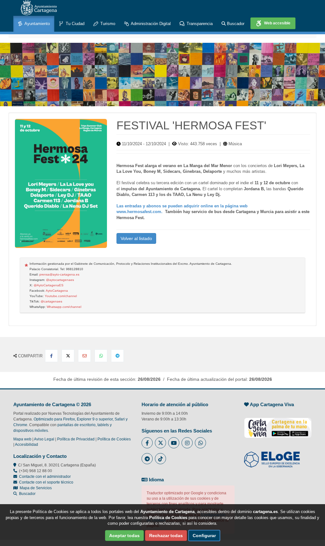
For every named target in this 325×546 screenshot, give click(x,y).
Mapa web (22, 439)
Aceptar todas (124, 535)
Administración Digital (150, 23)
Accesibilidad (26, 444)
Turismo (107, 23)
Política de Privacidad (76, 439)
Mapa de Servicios (35, 488)
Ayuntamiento (36, 23)
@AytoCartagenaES (48, 285)
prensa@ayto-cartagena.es (59, 274)
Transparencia (199, 23)
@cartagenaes (51, 301)
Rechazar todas (166, 535)
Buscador (235, 23)
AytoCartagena (57, 290)
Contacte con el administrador (45, 476)
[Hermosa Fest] (61, 183)
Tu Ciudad (74, 23)
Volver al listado (136, 238)
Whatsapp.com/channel (64, 307)
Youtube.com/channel (61, 296)
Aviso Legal (44, 439)
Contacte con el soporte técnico (46, 482)
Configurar (204, 535)
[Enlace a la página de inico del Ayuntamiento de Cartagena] (38, 8)
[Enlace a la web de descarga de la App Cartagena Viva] (277, 424)
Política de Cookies (114, 439)
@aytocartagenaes (60, 280)
